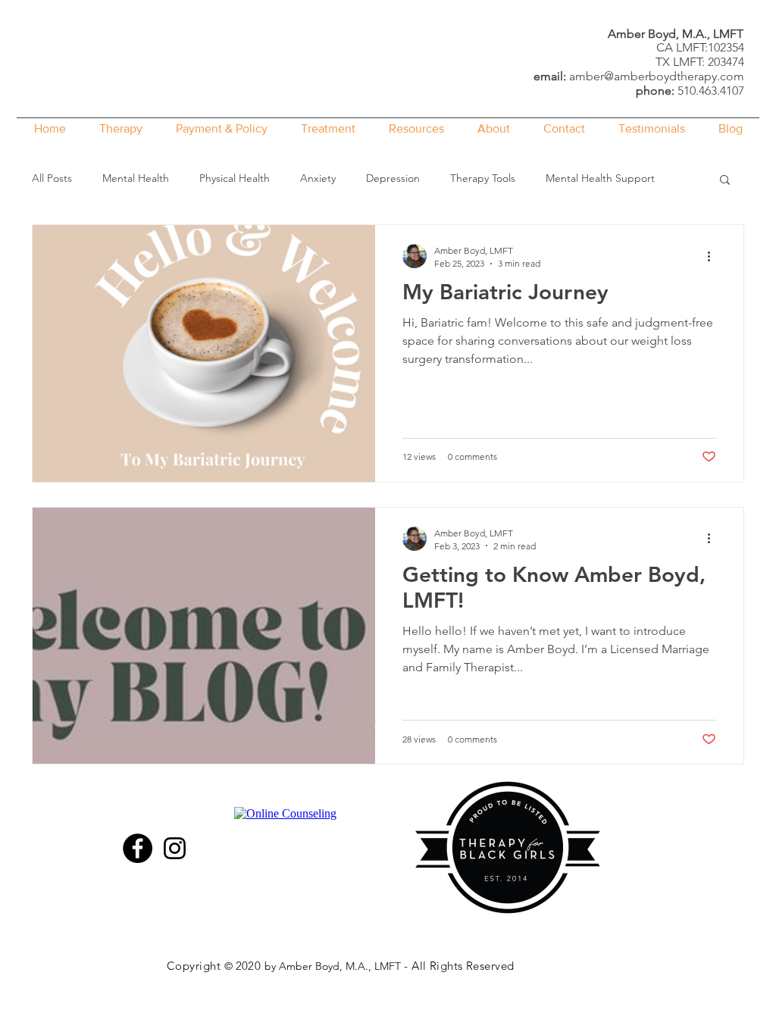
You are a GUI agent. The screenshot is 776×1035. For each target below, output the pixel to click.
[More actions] (714, 256)
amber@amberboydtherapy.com (656, 76)
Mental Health (135, 178)
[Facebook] (137, 848)
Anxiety (318, 178)
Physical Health (234, 178)
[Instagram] (174, 848)
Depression (393, 178)
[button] (725, 181)
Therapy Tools (482, 178)
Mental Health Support (600, 178)
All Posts (52, 178)
